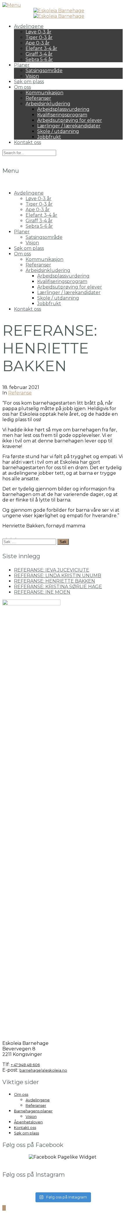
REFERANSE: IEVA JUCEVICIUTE (51, 570)
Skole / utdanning (58, 131)
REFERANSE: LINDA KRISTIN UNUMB (57, 575)
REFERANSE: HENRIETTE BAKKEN (54, 581)
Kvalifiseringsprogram (62, 115)
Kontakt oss (27, 142)
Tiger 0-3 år (39, 37)
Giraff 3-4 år (39, 54)
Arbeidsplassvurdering (63, 109)
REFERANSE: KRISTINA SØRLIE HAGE (58, 586)
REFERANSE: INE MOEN (42, 592)
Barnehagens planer (33, 1111)
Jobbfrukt (49, 137)
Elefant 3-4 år (41, 48)
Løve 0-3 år (38, 32)
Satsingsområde (44, 70)
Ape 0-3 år (38, 43)
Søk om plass (29, 81)
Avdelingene (29, 26)
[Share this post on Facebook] (4, 536)
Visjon (32, 76)
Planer (22, 65)
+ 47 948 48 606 (25, 1064)
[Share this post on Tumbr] (18, 536)
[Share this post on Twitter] (9, 536)
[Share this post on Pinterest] (14, 536)
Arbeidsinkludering (48, 103)
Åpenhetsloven (28, 1122)
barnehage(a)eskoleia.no (43, 1070)
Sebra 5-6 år (39, 59)
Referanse (20, 393)
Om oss (22, 87)
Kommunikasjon (44, 92)
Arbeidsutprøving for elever (69, 120)
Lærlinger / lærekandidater (69, 126)
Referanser (38, 98)
